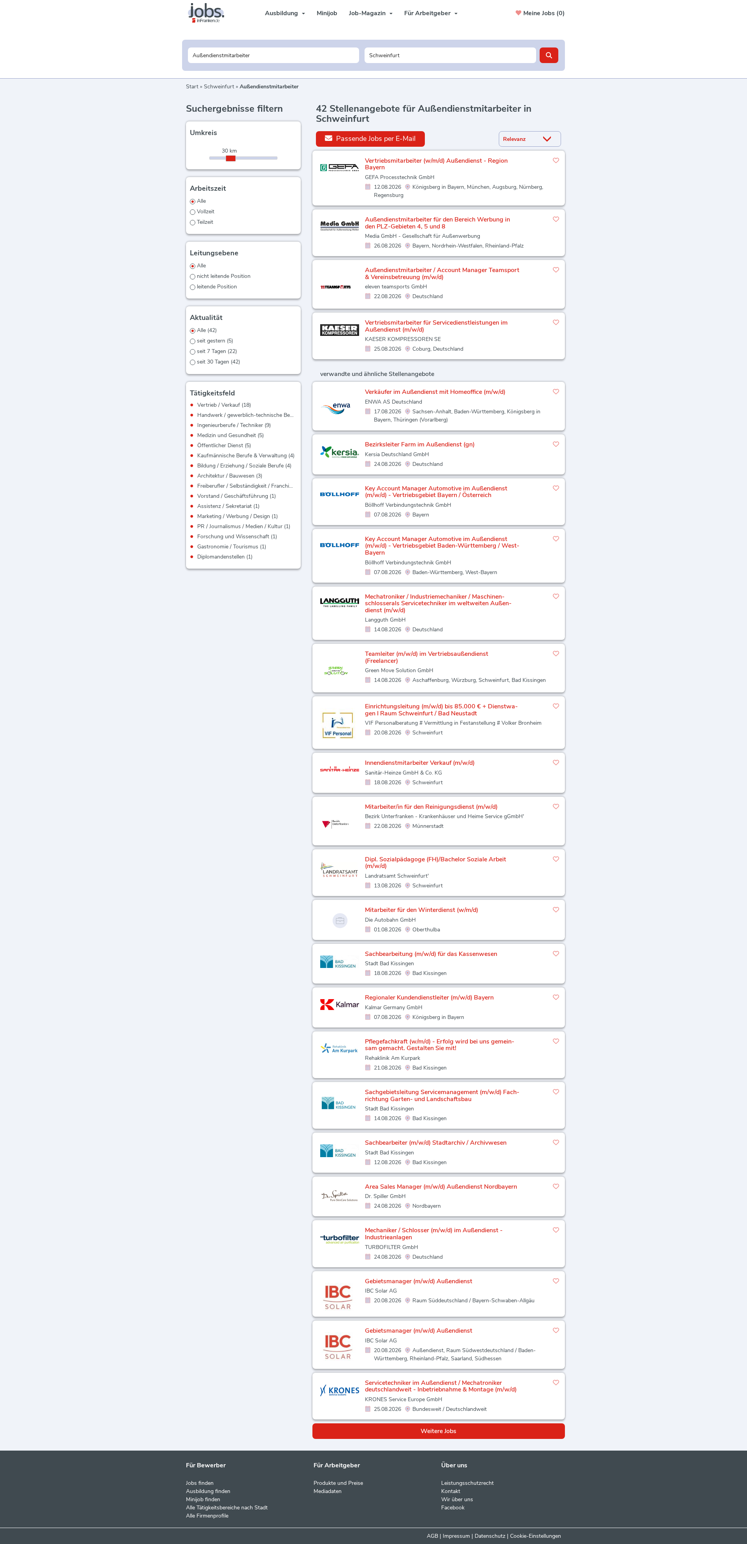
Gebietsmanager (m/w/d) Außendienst (418, 1281)
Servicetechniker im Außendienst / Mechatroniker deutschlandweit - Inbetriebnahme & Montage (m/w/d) (441, 1386)
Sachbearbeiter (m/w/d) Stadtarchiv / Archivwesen (436, 1142)
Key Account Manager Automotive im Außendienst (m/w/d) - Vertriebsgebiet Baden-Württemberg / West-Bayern (442, 546)
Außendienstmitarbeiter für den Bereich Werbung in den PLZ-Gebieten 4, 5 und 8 (437, 223)
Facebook (453, 1507)
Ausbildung (281, 13)
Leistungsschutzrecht (467, 1483)
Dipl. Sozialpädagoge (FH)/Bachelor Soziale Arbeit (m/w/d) (435, 863)
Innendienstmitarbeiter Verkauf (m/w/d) (420, 763)
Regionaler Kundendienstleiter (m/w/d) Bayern (429, 997)
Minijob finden (203, 1499)
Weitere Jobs (438, 1431)
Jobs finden (200, 1483)
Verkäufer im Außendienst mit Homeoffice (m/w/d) (435, 392)
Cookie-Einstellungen (535, 1536)
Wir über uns (457, 1499)
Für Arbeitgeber (427, 13)
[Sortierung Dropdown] (549, 139)
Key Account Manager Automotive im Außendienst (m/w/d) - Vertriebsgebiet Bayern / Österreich (436, 492)
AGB (432, 1536)
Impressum (456, 1536)
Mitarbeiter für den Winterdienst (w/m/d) (421, 910)
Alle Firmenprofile (207, 1515)
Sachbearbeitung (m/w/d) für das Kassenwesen (431, 954)
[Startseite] (209, 13)
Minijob (327, 13)
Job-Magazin (367, 13)
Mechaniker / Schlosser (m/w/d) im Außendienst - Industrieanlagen (434, 1234)
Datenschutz (490, 1536)
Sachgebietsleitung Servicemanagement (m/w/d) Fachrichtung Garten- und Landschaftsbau (442, 1095)
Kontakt (450, 1491)
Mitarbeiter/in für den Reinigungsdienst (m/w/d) (431, 807)
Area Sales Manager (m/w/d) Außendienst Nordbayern (441, 1186)
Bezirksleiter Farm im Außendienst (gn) (420, 444)
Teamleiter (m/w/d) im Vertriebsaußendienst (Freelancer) (426, 657)
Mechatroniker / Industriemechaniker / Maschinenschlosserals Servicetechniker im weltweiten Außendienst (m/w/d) (438, 603)
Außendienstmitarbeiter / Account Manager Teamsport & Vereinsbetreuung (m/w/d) (442, 273)
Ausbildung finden (208, 1491)
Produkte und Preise (338, 1483)
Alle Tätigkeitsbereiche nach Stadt (227, 1507)
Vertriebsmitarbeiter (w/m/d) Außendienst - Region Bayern (436, 164)
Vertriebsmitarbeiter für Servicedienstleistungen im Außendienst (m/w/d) (436, 326)
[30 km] (231, 158)
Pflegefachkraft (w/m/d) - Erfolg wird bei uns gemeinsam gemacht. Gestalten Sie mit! (439, 1045)
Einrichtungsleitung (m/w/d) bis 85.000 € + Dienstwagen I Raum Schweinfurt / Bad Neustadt (441, 710)
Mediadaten (328, 1491)
